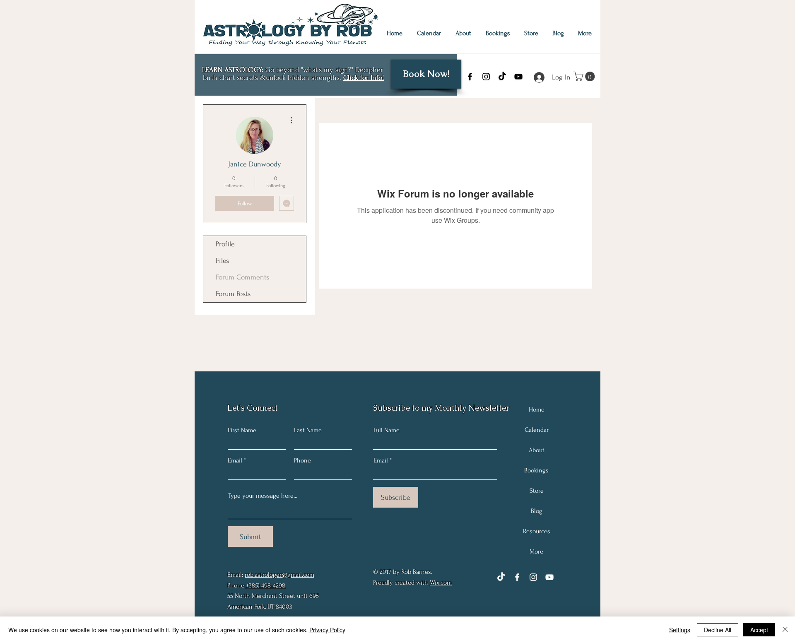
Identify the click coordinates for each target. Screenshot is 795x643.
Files (222, 261)
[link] (585, 76)
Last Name (308, 430)
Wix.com (441, 582)
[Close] (785, 629)
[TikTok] (502, 77)
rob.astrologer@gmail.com (279, 574)
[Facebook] (470, 77)
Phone (302, 460)
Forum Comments (242, 277)
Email (235, 460)
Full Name (386, 430)
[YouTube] (518, 77)
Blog (536, 511)
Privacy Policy (327, 630)
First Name (242, 430)
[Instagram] (486, 77)
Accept (759, 630)
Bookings (536, 470)
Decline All (717, 630)
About (536, 450)
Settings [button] (679, 630)
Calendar (537, 429)
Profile (225, 244)
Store (537, 490)
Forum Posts (233, 294)
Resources (536, 531)
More (536, 551)
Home (536, 409)
